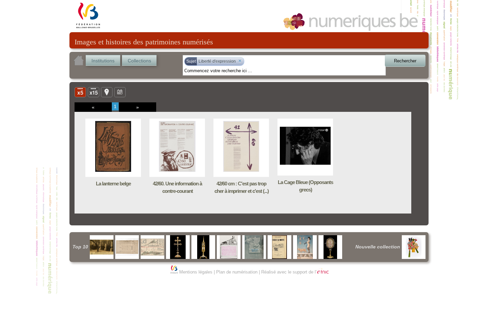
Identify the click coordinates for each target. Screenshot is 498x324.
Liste (93, 91)
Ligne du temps (120, 91)
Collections (139, 60)
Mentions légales (195, 272)
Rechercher (405, 60)
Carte (106, 91)
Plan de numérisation (236, 272)
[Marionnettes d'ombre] (414, 247)
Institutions (103, 60)
